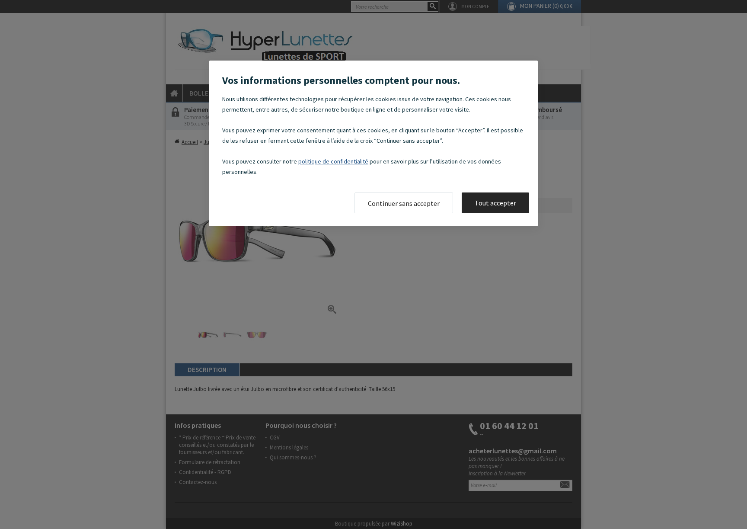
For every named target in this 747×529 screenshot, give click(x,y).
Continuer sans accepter (404, 203)
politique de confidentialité (333, 161)
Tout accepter (495, 203)
